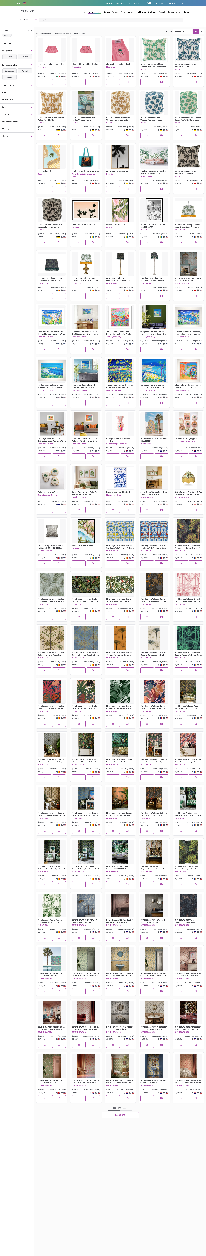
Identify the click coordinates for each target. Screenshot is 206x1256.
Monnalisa (42, 67)
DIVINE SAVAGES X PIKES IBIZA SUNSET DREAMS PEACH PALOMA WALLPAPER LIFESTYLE (188, 1081)
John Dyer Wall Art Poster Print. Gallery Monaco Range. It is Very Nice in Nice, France (51, 333)
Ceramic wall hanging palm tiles (188, 439)
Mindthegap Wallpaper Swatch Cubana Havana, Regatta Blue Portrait (85, 653)
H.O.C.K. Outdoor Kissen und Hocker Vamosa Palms (83, 119)
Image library (94, 12)
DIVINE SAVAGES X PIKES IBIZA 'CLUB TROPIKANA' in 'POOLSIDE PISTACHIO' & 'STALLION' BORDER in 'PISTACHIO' (85, 974)
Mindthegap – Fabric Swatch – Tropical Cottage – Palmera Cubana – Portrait (50, 921)
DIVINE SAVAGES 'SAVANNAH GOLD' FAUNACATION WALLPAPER (152, 921)
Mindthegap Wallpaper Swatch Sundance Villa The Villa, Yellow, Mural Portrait (119, 546)
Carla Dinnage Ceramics (116, 444)
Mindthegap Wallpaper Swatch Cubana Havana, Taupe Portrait (51, 653)
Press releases (127, 12)
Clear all (29, 30)
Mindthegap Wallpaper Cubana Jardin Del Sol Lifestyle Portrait (188, 760)
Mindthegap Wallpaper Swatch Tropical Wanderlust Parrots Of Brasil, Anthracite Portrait (85, 600)
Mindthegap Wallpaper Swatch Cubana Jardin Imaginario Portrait (85, 707)
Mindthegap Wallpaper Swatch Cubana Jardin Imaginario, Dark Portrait (51, 707)
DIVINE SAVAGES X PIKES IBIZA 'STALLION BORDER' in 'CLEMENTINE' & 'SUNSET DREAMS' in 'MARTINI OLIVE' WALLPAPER (51, 1081)
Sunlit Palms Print (45, 171)
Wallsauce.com (146, 176)
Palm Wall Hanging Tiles (48, 492)
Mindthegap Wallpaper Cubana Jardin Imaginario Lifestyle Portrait (153, 760)
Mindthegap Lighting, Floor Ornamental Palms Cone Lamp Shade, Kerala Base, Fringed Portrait (153, 279)
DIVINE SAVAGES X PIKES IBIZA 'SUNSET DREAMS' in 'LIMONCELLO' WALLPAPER (153, 1081)
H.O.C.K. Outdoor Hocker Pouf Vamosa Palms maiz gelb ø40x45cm (118, 119)
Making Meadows (113, 495)
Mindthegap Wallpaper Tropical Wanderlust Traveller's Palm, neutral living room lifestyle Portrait (51, 760)
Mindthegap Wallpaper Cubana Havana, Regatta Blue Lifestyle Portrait (85, 814)
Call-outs (152, 12)
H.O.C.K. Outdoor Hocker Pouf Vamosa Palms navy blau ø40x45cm (152, 119)
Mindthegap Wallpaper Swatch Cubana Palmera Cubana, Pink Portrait (187, 600)
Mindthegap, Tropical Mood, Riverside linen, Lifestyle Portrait (188, 814)
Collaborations (174, 12)
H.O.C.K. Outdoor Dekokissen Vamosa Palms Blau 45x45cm (187, 65)
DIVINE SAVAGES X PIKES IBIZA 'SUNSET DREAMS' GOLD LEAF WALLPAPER (188, 1028)
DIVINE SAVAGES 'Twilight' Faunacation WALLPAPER (185, 921)
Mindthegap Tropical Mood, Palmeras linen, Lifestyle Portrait (51, 867)
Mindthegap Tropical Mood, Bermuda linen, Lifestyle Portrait (85, 867)
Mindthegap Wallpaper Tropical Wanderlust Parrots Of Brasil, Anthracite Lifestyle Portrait (85, 760)
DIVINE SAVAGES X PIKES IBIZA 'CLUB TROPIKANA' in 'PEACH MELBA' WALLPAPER (188, 974)
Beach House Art (79, 497)
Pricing (129, 3)
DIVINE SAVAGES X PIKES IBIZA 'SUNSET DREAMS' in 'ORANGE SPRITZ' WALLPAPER (85, 1081)
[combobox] (182, 31)
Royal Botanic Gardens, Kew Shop (83, 175)
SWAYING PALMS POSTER (116, 225)
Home (83, 12)
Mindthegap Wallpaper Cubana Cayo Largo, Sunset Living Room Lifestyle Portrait (119, 814)
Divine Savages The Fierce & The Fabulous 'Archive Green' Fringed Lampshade (188, 493)
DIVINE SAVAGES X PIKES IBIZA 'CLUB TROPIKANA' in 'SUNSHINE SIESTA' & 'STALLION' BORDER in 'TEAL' (119, 974)
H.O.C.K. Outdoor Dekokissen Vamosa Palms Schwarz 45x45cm (186, 172)
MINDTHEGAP (180, 230)
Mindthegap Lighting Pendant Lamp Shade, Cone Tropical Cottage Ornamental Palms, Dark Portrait (52, 279)
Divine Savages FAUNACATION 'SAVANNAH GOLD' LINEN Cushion (52, 546)
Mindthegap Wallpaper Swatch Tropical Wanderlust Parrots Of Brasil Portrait (119, 600)
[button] (21, 3)
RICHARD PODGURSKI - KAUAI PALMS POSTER (153, 226)
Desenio (41, 174)
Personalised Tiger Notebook (118, 492)
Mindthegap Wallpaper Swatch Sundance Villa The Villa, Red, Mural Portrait (153, 546)
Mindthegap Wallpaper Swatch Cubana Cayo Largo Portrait (153, 653)
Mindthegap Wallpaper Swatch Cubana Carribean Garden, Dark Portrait (153, 600)
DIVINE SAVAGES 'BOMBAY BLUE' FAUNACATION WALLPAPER (85, 921)
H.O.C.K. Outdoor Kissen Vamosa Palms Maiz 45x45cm (51, 119)
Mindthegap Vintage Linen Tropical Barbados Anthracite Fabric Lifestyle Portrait (152, 867)
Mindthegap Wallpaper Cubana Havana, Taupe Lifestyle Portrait (51, 814)
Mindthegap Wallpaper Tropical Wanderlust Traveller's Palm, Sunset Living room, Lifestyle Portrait (188, 707)
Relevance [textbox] (179, 31)
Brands (106, 12)
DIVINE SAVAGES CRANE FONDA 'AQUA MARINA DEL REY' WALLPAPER (188, 279)
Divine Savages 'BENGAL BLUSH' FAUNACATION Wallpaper (119, 921)
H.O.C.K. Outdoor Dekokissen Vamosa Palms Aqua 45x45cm (153, 65)
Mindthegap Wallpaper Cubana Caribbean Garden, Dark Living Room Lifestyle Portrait (153, 814)
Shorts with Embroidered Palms (51, 64)
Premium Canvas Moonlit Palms (119, 171)
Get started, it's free (176, 3)
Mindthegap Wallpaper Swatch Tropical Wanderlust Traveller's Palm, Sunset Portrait (187, 546)
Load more (120, 1115)
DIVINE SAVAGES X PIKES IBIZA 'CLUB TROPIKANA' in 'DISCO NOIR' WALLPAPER (153, 1028)
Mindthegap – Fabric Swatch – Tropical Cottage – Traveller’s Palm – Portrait (187, 867)
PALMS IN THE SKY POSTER (83, 225)
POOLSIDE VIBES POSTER (82, 545)
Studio (186, 12)
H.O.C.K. (143, 69)
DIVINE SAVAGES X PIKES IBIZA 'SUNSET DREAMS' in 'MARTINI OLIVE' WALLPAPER (119, 1081)
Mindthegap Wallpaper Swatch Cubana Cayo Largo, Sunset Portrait (119, 653)
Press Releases (64, 33)
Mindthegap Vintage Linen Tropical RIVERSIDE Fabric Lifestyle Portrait (117, 867)
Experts (162, 12)
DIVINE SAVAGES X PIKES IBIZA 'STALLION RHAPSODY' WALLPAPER (51, 974)
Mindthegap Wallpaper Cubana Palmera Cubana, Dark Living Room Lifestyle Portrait (119, 760)
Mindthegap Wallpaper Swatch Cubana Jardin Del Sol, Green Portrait (119, 707)
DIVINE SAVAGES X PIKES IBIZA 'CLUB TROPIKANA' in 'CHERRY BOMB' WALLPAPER (85, 1028)
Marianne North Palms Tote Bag (85, 171)
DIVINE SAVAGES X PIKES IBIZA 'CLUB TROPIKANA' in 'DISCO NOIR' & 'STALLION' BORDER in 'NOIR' (119, 1028)
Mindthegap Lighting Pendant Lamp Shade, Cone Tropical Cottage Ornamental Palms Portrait (187, 226)
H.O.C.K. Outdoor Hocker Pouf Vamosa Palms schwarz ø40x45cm (50, 226)
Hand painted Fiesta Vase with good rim (119, 440)
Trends (115, 12)
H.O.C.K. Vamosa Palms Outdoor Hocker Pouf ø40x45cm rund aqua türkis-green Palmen (188, 119)
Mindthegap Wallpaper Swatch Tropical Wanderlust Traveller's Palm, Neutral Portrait (51, 600)
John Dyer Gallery (45, 337)
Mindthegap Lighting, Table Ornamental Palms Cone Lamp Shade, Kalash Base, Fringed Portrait (85, 279)
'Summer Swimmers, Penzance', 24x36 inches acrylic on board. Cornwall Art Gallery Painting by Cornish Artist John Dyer (85, 333)
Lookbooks (141, 12)
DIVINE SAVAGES (182, 283)
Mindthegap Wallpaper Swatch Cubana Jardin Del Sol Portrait (153, 707)
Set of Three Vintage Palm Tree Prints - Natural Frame (85, 493)
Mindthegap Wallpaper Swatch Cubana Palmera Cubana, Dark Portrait (188, 653)
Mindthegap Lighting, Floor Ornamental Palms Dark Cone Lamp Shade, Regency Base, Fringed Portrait (118, 279)
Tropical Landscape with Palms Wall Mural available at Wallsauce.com (153, 172)
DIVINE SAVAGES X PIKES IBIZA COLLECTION (153, 440)
